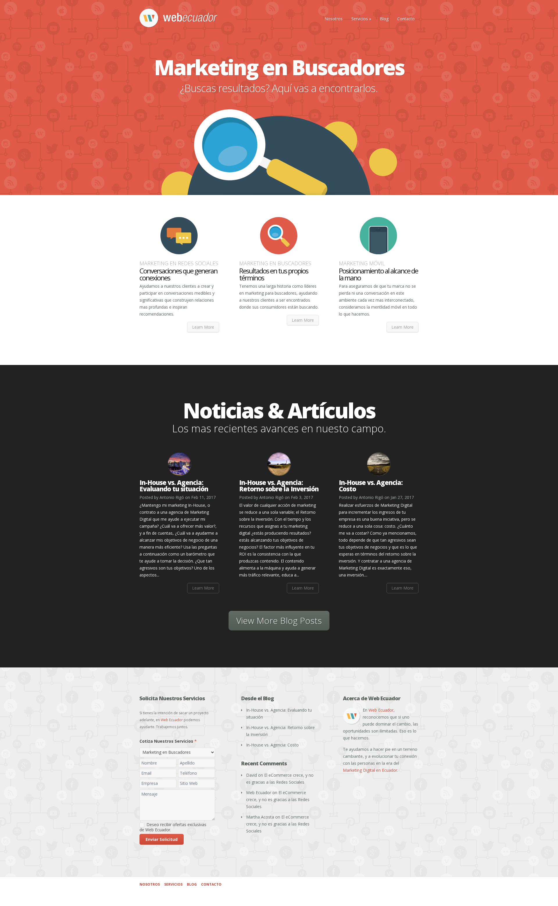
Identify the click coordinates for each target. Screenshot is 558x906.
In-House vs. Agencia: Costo (371, 485)
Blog (384, 19)
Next (534, 125)
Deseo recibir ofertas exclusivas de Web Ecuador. (173, 827)
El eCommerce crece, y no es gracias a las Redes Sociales (278, 799)
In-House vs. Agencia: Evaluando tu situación (174, 485)
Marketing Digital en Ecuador (370, 770)
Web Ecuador (172, 719)
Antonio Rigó (172, 497)
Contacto (406, 19)
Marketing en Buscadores (279, 67)
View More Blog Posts (279, 620)
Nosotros (334, 19)
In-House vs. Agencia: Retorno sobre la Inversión (279, 485)
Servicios (361, 19)
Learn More (203, 327)
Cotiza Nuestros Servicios (168, 741)
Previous (23, 125)
